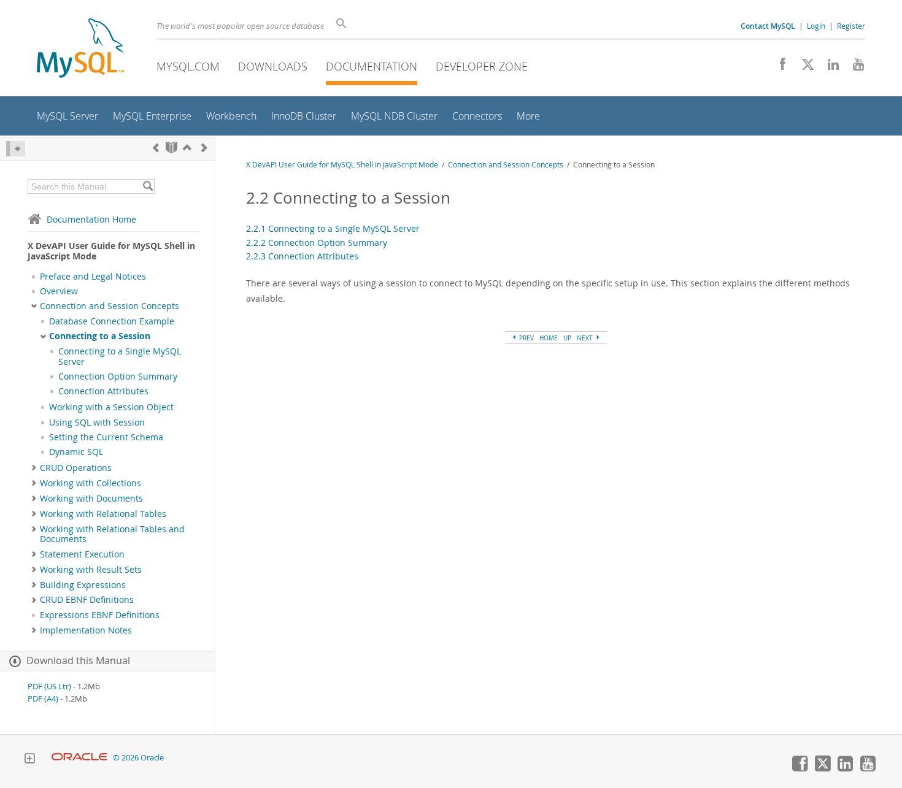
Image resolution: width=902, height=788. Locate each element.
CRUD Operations (76, 467)
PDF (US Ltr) (49, 686)
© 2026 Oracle (138, 757)
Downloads (272, 66)
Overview (59, 291)
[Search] (147, 186)
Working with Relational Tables (103, 513)
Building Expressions (83, 585)
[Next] (204, 147)
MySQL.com (188, 66)
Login (816, 26)
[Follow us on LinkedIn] (828, 67)
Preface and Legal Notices (93, 276)
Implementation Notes (86, 630)
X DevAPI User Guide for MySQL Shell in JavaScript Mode (342, 164)
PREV (525, 338)
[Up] (187, 147)
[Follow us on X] (803, 67)
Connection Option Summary (117, 376)
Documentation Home (91, 219)
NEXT (586, 338)
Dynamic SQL (76, 451)
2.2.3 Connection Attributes (302, 256)
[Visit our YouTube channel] (853, 67)
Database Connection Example (111, 321)
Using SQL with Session (97, 422)
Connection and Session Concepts (109, 306)
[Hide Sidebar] (15, 148)
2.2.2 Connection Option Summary (316, 242)
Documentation (371, 66)
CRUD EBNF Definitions (87, 599)
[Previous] (155, 147)
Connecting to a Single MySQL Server (119, 356)
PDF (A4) (43, 699)
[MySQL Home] (80, 49)
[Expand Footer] (29, 759)
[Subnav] (34, 306)
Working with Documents (91, 498)
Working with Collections (90, 483)
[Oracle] (79, 757)
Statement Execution (82, 554)
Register (851, 26)
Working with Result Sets (91, 569)
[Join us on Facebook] (778, 67)
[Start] (171, 147)
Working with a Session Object (111, 407)
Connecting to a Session (99, 336)
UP (567, 338)
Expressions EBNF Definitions (100, 615)
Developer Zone (482, 66)
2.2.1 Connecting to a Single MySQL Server (333, 228)
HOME (548, 338)
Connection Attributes (103, 391)
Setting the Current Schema (106, 437)
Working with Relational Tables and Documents (112, 534)
